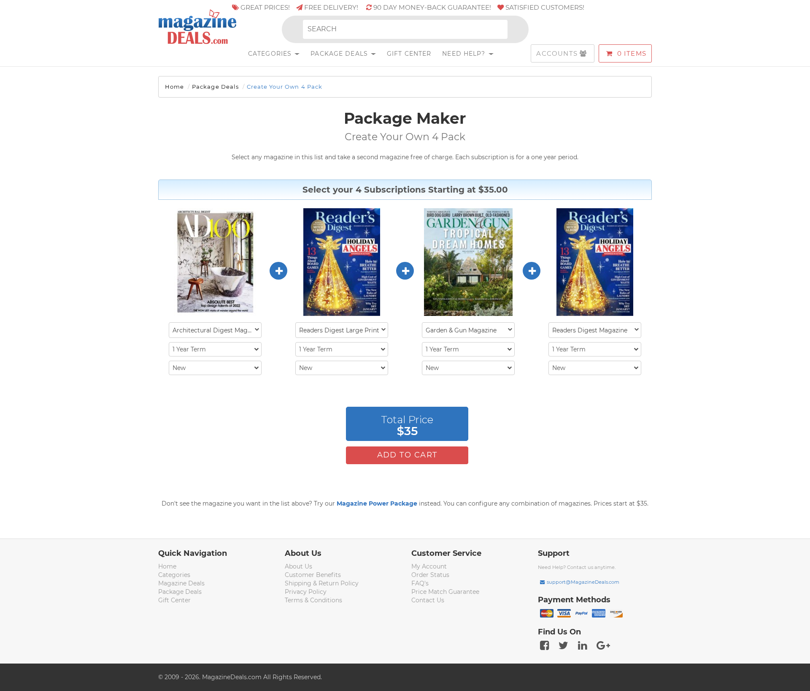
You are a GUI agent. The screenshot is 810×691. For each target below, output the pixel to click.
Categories (271, 53)
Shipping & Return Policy (322, 583)
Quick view (216, 263)
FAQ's (420, 583)
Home (174, 86)
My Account (429, 566)
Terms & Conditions (313, 600)
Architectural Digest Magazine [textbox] (217, 330)
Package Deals (340, 53)
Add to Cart (407, 455)
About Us (298, 566)
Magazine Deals (181, 583)
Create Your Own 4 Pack (284, 86)
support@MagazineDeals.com (583, 582)
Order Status (430, 575)
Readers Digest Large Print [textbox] (339, 330)
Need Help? (464, 53)
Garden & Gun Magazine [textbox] (461, 330)
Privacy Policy (306, 592)
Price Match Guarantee (445, 592)
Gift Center (409, 53)
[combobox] (215, 330)
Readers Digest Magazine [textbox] (589, 330)
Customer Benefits (313, 575)
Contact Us (427, 600)
